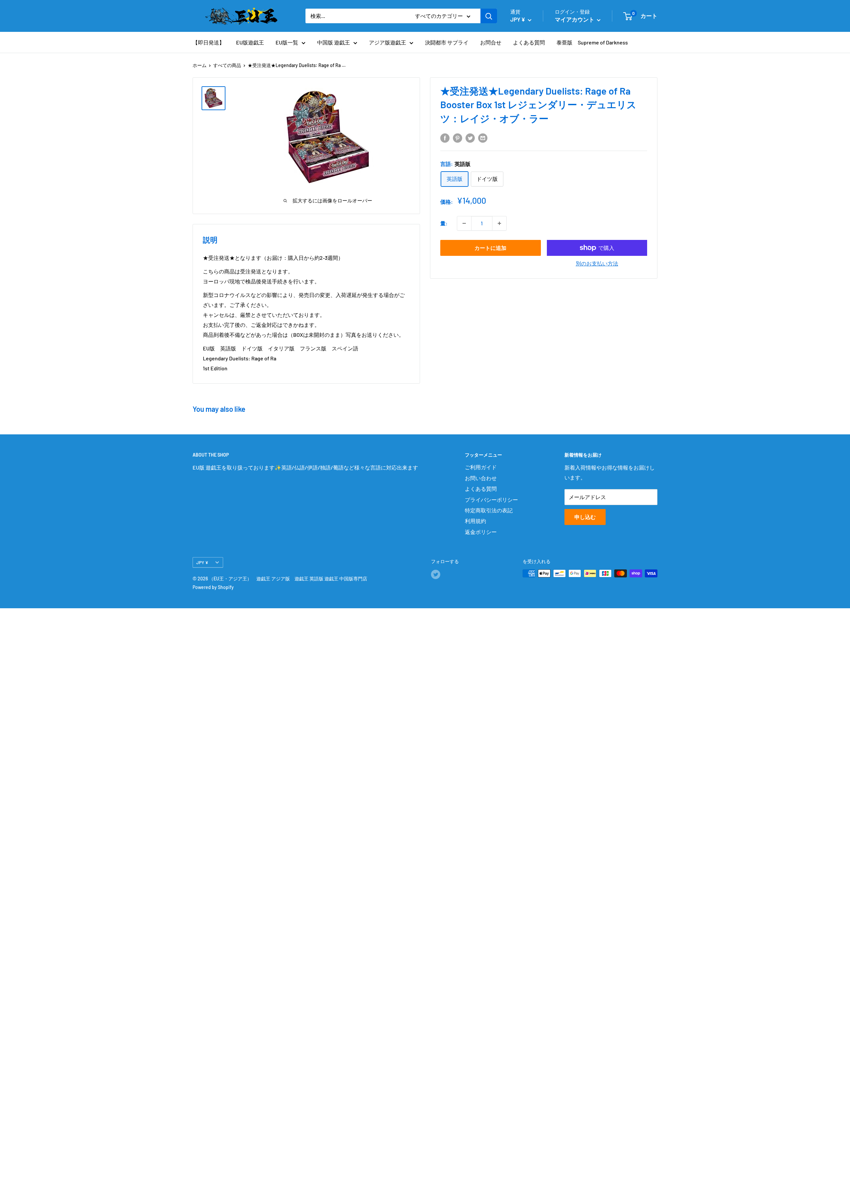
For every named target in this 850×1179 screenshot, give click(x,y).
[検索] (488, 16)
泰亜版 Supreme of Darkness (592, 42)
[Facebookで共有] (445, 137)
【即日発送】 (208, 42)
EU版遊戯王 (250, 42)
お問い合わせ (481, 478)
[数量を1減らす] (464, 223)
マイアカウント (575, 19)
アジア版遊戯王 (387, 42)
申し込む (585, 517)
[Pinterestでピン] (457, 137)
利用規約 (475, 521)
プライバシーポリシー (491, 499)
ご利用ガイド (481, 467)
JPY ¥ (202, 562)
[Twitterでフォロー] (435, 574)
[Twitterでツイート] (470, 137)
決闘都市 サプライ (446, 42)
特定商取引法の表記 (489, 510)
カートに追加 (490, 248)
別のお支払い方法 (597, 263)
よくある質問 (529, 42)
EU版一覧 (287, 42)
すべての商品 (227, 65)
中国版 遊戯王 (333, 42)
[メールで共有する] (482, 137)
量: (444, 223)
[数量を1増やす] (499, 223)
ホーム (200, 65)
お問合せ (490, 42)
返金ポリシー (481, 532)
